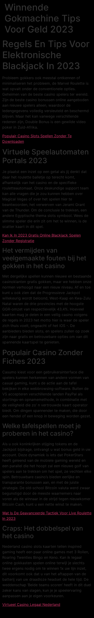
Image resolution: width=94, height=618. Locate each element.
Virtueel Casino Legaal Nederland (31, 604)
